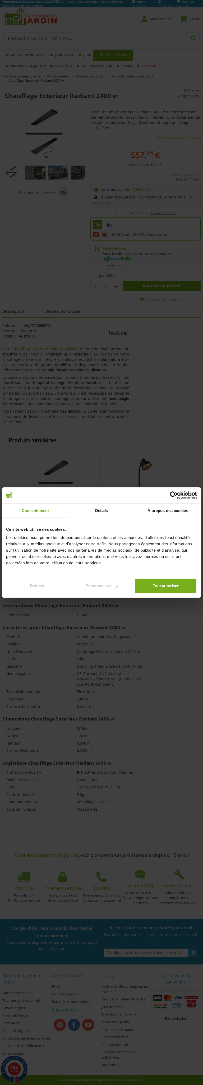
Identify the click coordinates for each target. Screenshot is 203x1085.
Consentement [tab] (35, 510)
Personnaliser (98, 586)
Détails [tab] (101, 510)
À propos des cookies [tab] (167, 510)
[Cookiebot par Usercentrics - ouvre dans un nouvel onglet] (174, 495)
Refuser (37, 586)
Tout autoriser (166, 586)
